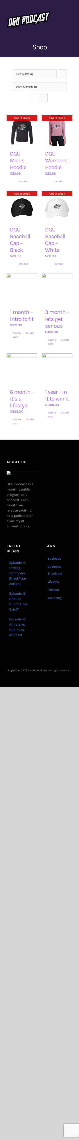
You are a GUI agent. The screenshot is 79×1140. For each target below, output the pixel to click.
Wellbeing (54, 598)
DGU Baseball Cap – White (55, 240)
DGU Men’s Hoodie (18, 160)
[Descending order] (62, 73)
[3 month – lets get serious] (57, 289)
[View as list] (43, 97)
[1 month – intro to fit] (22, 289)
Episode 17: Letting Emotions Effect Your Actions (17, 573)
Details (23, 181)
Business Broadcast (54, 570)
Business (54, 558)
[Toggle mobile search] (63, 13)
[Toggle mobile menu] (70, 13)
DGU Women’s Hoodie (56, 160)
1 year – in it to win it (57, 395)
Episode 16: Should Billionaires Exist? (18, 601)
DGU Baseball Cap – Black (20, 240)
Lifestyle (53, 581)
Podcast (53, 590)
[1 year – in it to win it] (57, 368)
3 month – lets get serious (57, 319)
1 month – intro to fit (22, 315)
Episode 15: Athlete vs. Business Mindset (18, 627)
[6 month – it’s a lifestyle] (22, 368)
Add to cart (17, 334)
